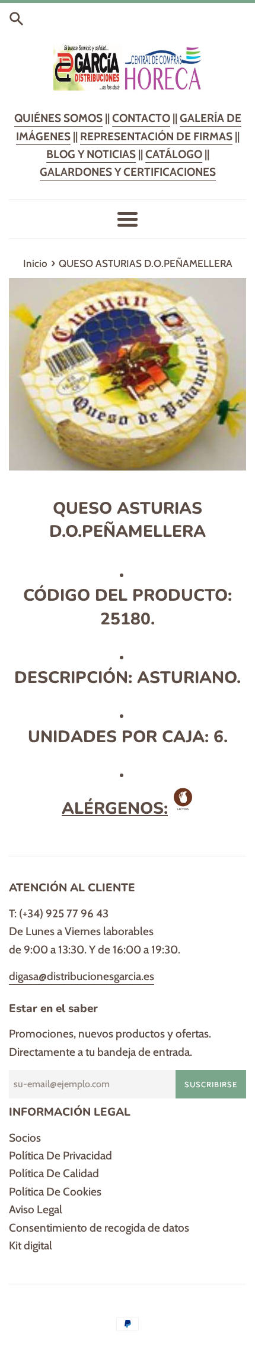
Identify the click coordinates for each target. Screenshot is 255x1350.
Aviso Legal (35, 1209)
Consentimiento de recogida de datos (99, 1228)
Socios (25, 1138)
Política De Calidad (54, 1173)
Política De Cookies (55, 1191)
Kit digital (30, 1245)
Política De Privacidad (60, 1155)
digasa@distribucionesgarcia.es (81, 976)
